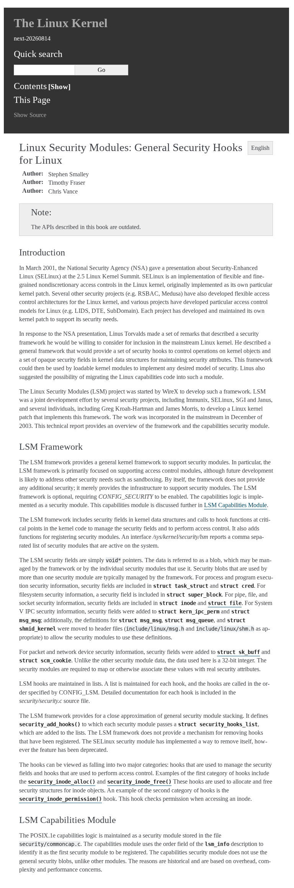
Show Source (30, 115)
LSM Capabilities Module (235, 505)
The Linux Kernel (61, 23)
